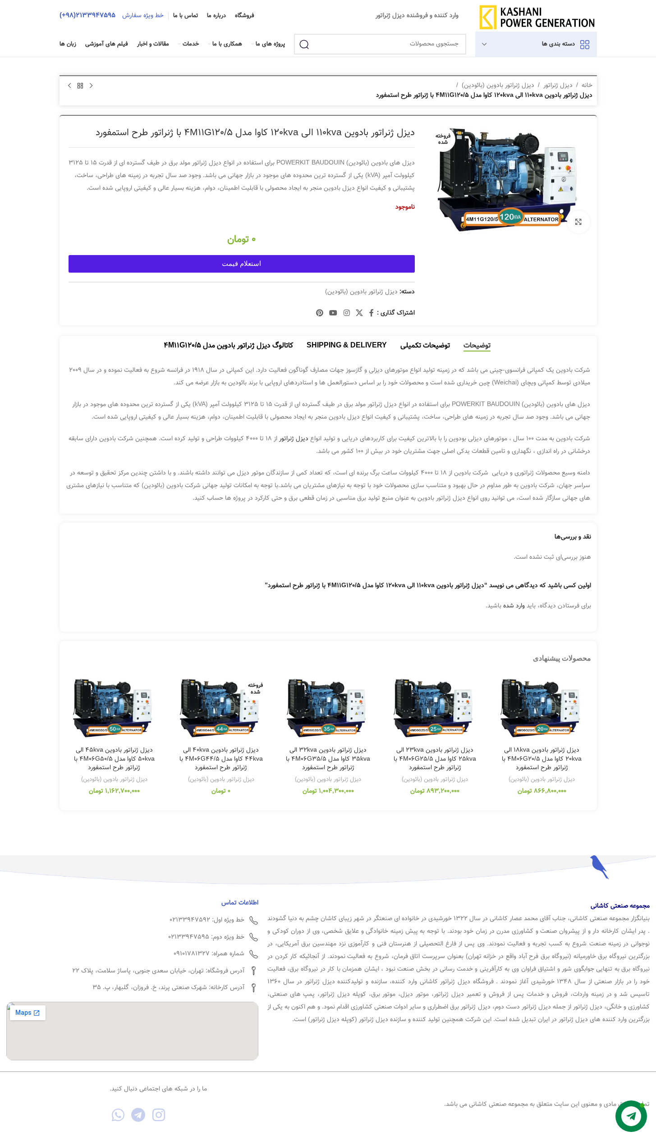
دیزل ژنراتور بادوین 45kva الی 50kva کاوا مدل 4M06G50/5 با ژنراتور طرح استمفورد (114, 759)
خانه (587, 86)
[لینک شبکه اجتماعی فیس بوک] (371, 313)
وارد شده (514, 606)
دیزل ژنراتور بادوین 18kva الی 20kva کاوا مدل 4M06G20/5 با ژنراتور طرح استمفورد (542, 759)
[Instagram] (158, 1114)
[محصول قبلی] (91, 86)
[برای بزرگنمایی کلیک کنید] (578, 221)
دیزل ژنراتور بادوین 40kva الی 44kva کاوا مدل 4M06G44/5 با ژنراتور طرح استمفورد (221, 759)
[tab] (477, 345)
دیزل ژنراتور (558, 86)
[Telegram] (138, 1114)
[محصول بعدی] (69, 86)
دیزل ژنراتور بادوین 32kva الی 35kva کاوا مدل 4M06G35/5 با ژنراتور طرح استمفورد (328, 759)
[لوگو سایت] (536, 16)
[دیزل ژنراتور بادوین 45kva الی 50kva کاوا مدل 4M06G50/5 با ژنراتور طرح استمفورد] (114, 708)
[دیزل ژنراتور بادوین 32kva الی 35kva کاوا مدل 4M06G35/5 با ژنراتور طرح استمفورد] (328, 708)
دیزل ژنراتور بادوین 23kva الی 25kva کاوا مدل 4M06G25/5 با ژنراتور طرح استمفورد (435, 759)
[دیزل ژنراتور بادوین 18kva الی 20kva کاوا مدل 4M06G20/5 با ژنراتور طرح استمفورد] (542, 708)
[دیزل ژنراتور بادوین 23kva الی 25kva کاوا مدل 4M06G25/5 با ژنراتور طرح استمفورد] (435, 708)
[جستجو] (304, 44)
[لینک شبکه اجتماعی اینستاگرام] (346, 313)
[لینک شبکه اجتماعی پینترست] (319, 313)
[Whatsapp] (118, 1114)
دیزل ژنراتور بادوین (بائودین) (498, 86)
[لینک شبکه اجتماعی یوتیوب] (333, 313)
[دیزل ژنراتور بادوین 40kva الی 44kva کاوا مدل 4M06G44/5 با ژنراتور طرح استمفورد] (221, 708)
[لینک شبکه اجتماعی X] (359, 313)
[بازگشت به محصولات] (80, 86)
